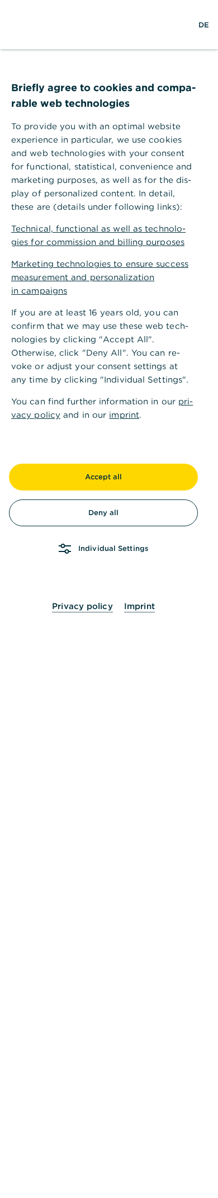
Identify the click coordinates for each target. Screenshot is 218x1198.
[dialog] (109, 599)
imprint (124, 414)
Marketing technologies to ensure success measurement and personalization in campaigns (99, 277)
